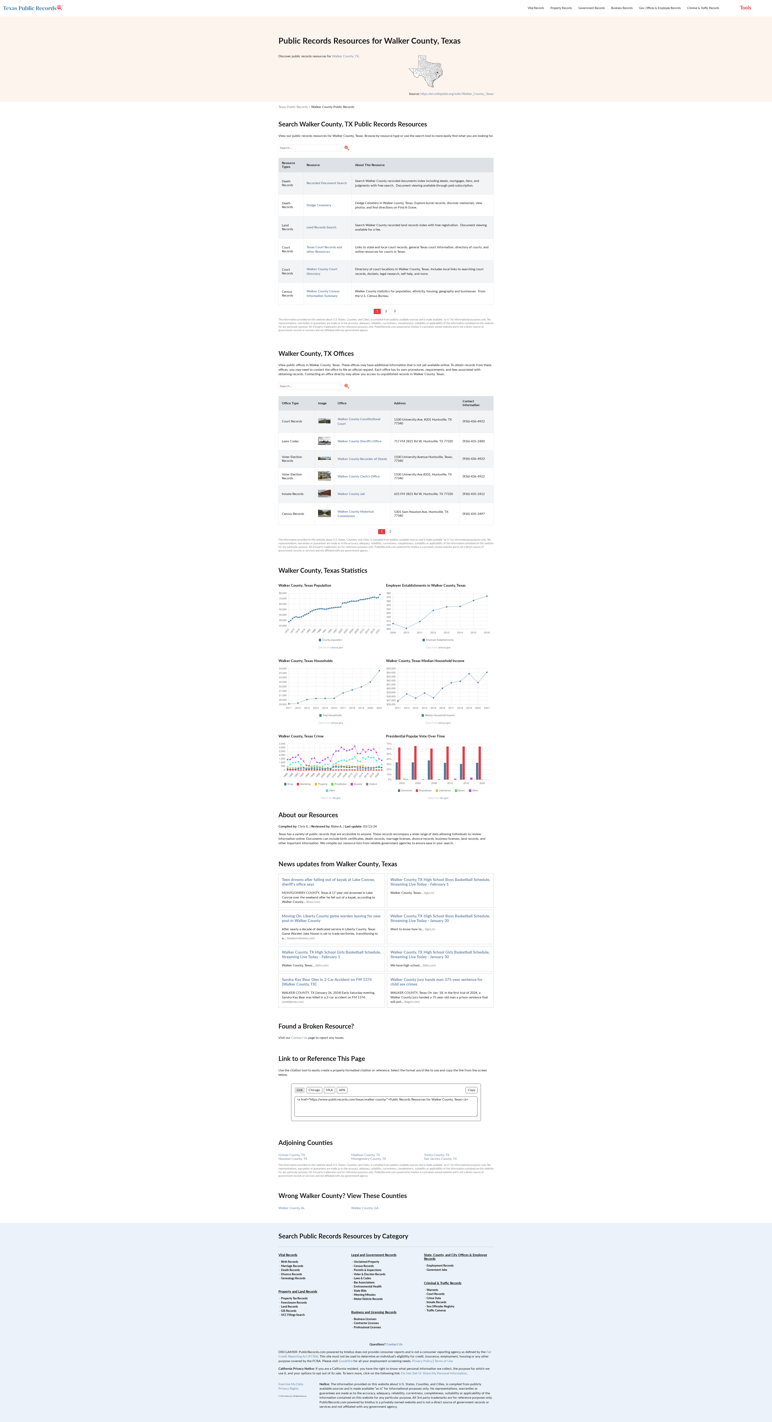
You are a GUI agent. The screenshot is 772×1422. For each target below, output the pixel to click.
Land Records (289, 1306)
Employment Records (440, 1265)
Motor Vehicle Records (368, 1299)
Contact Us (299, 1037)
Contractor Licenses (366, 1323)
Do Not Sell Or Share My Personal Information (434, 1373)
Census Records (364, 1266)
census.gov (337, 647)
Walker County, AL (291, 1208)
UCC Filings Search (293, 1315)
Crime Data (434, 1298)
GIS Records (288, 1311)
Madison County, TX (365, 1155)
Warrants (432, 1290)
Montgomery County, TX (368, 1158)
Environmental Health (368, 1286)
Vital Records (536, 8)
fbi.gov (337, 798)
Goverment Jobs (437, 1270)
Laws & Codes (362, 1278)
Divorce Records (291, 1274)
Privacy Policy (422, 1361)
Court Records (436, 1294)
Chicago (314, 1090)
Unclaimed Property (366, 1262)
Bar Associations (364, 1282)
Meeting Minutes (365, 1295)
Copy (471, 1090)
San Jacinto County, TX (440, 1158)
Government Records (591, 8)
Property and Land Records (297, 1291)
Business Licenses (365, 1319)
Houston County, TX (292, 1158)
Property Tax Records (294, 1298)
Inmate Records (436, 1302)
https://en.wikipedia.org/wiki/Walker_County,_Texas (457, 93)
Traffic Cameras (436, 1310)
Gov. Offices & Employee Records (660, 8)
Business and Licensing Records (373, 1312)
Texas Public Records (293, 107)
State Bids (360, 1291)
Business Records (622, 8)
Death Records (290, 1270)
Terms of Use (443, 1361)
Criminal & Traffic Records (703, 8)
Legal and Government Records (373, 1255)
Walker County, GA (365, 1208)
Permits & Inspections (367, 1270)
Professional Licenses (367, 1327)
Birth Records (289, 1262)
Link (300, 1090)
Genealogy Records (293, 1278)
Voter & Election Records (369, 1274)
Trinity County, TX (436, 1155)
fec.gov (444, 798)
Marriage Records (292, 1266)
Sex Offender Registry (440, 1306)
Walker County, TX (345, 56)
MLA (329, 1090)
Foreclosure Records (294, 1302)
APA (342, 1090)
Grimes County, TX (291, 1155)
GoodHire (346, 1361)
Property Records (561, 8)
